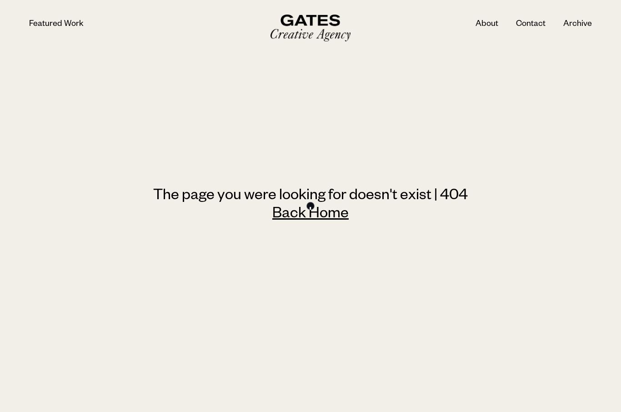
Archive (577, 24)
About (487, 24)
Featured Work (56, 24)
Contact (531, 24)
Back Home (310, 215)
